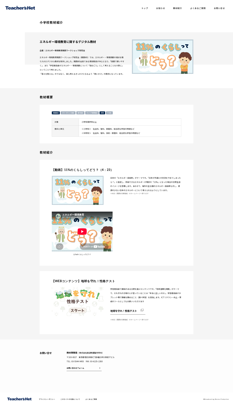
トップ (144, 8)
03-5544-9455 (77, 361)
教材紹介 (177, 8)
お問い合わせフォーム (75, 368)
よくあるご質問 (198, 8)
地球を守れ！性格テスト (123, 311)
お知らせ (160, 8)
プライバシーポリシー (47, 399)
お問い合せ (219, 8)
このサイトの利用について (70, 399)
